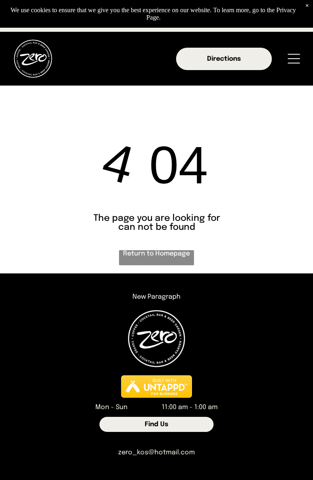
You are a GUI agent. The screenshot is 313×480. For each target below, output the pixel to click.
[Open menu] (294, 59)
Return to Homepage (156, 253)
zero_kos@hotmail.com (156, 452)
